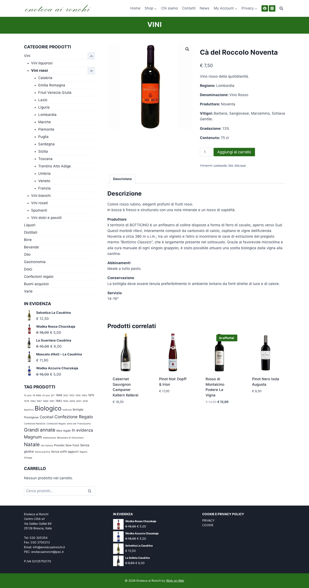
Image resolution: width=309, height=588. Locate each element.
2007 (79, 401)
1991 (51, 401)
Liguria (44, 107)
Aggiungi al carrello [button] (126, 412)
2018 (85, 401)
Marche (44, 122)
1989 (45, 401)
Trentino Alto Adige (54, 166)
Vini (154, 24)
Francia (44, 188)
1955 (78, 395)
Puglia (43, 137)
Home (135, 8)
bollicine (67, 409)
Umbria (44, 173)
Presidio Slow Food (66, 445)
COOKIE (207, 525)
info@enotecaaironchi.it (49, 547)
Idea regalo (63, 430)
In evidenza (82, 430)
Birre (28, 240)
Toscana (45, 159)
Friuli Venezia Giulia (54, 92)
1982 (33, 401)
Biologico (48, 408)
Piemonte (46, 129)
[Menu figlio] (91, 70)
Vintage (28, 457)
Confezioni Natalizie (34, 423)
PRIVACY (208, 520)
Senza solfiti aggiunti (64, 451)
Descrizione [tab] (122, 179)
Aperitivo (29, 409)
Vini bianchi (41, 195)
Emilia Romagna (51, 85)
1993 (58, 401)
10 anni (28, 395)
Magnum (33, 437)
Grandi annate (39, 430)
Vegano (83, 451)
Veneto (44, 181)
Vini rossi (240, 165)
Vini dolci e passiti (46, 218)
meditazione (49, 437)
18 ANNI (37, 395)
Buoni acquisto (36, 284)
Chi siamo (169, 8)
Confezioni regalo (38, 276)
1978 (26, 401)
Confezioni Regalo (56, 423)
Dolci (28, 269)
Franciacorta (84, 423)
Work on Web (175, 580)
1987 (39, 401)
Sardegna (46, 144)
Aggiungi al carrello (234, 152)
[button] (187, 49)
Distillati (30, 232)
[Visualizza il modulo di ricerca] (281, 8)
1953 (71, 395)
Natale (32, 444)
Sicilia (43, 151)
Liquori (29, 225)
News (204, 8)
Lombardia (220, 165)
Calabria (45, 78)
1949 (59, 395)
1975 (91, 395)
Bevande (31, 247)
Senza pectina (42, 451)
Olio (27, 254)
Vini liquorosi (42, 63)
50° (53, 395)
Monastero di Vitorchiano (70, 437)
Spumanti (39, 210)
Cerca (91, 491)
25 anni (46, 395)
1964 (84, 395)
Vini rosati (39, 203)
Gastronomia (35, 262)
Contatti (188, 8)
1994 (65, 401)
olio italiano (47, 445)
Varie (28, 291)
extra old (71, 423)
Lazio (42, 100)
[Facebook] (264, 8)
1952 (65, 395)
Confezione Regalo (73, 416)
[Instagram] (272, 8)
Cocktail (46, 417)
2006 (72, 401)
